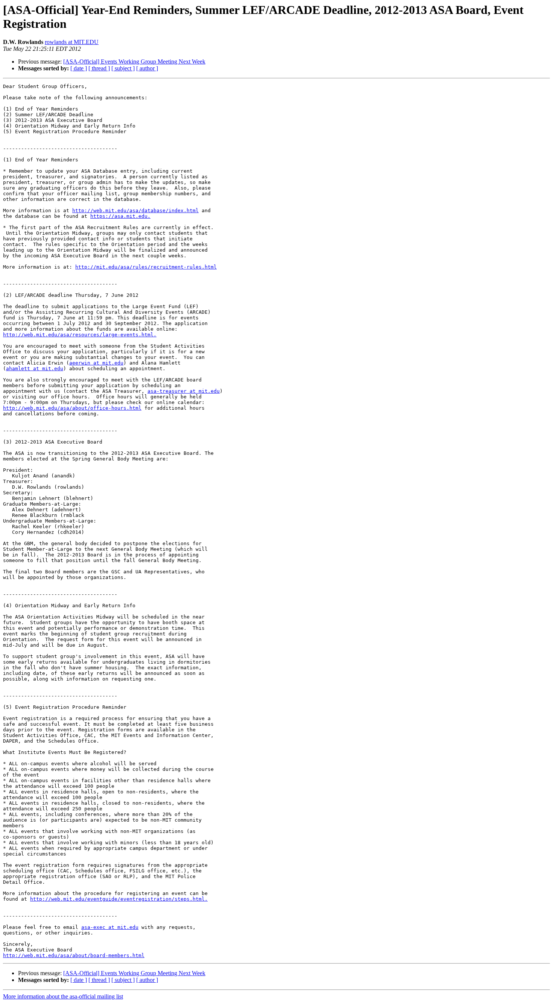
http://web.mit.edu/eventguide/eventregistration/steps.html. (119, 899)
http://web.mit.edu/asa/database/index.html (135, 210)
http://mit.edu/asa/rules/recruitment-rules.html (146, 267)
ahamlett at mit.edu (34, 368)
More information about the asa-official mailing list (63, 996)
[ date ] (78, 68)
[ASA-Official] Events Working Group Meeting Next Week (134, 61)
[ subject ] (123, 68)
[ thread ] (99, 68)
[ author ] (147, 68)
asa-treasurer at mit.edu (183, 391)
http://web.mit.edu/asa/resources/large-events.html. (79, 334)
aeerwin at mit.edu (96, 363)
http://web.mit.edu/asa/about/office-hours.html (72, 408)
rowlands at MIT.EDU (72, 42)
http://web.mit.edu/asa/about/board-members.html (73, 955)
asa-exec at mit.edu (109, 927)
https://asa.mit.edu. (120, 216)
